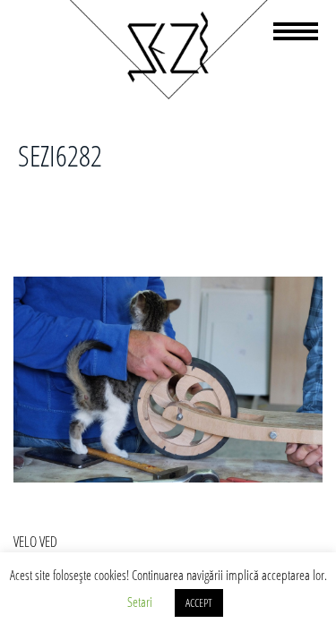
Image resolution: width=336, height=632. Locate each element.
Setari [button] (139, 602)
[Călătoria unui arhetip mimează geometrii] (168, 96)
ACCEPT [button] (198, 602)
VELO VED (35, 541)
